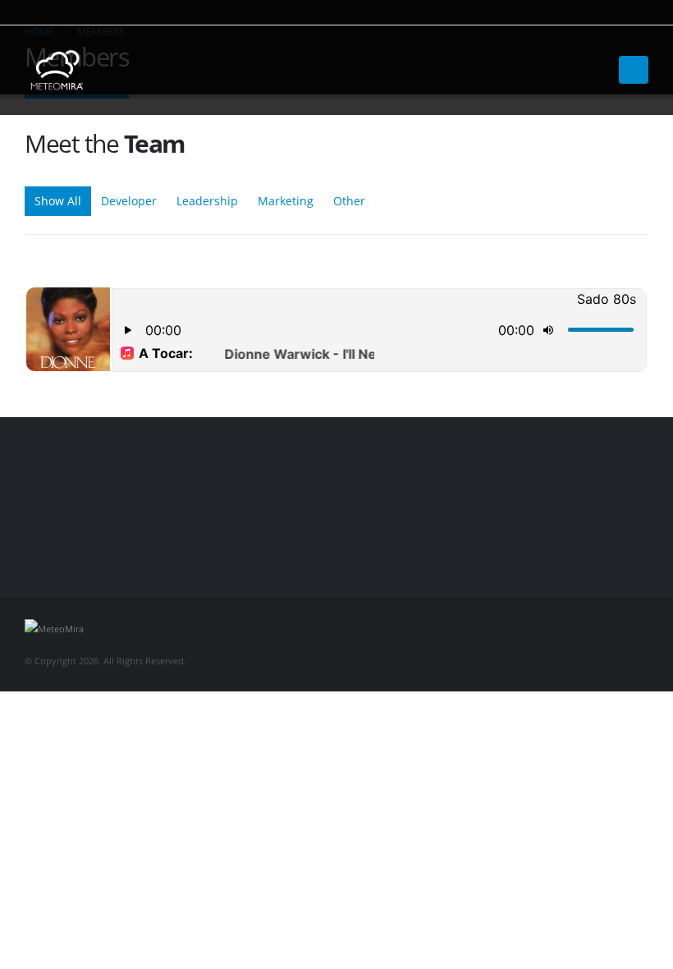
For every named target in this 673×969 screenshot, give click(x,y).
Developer (129, 201)
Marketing (286, 201)
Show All (57, 201)
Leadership (207, 201)
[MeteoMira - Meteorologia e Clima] (57, 70)
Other (349, 201)
